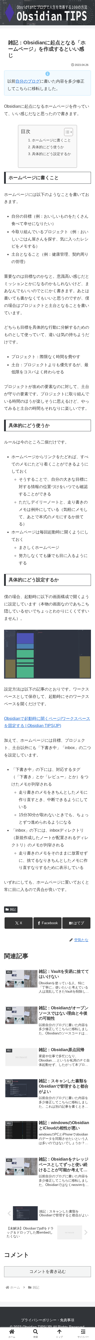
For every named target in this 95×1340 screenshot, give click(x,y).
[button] (84, 887)
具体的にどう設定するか (51, 154)
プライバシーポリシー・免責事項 (47, 1320)
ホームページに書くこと (51, 140)
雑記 (13, 909)
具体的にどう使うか (48, 147)
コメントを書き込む (47, 1271)
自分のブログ (27, 81)
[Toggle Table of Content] (66, 132)
